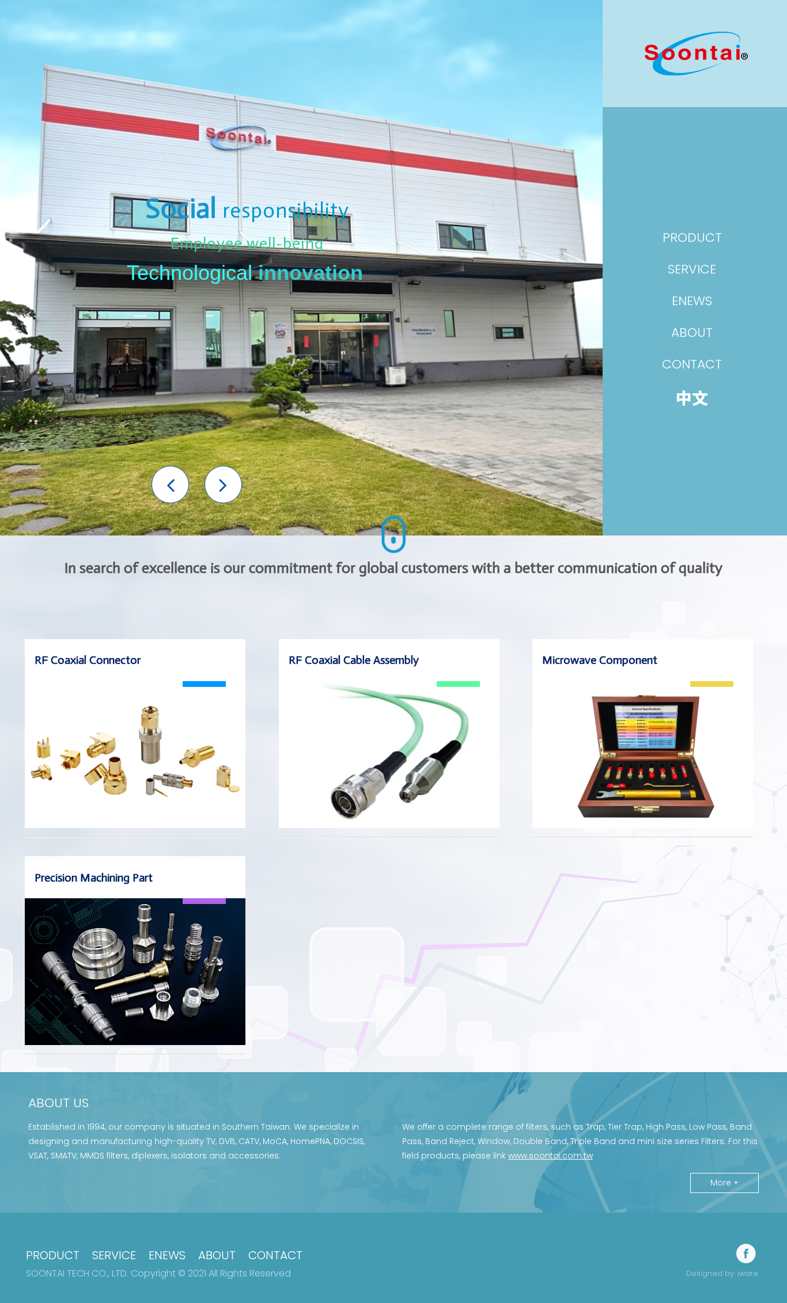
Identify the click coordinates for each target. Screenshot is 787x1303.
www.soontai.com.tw (550, 1155)
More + (724, 1182)
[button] (170, 484)
